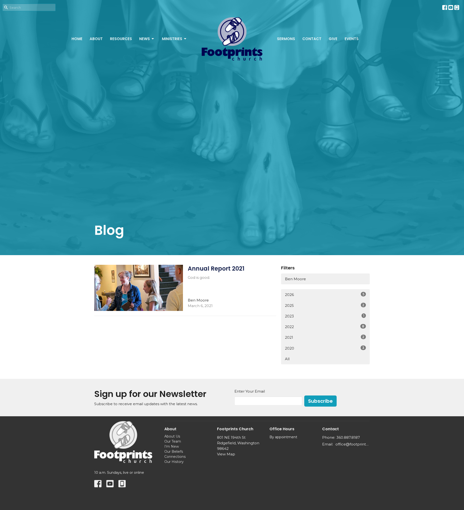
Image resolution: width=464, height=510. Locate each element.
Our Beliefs (173, 451)
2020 (324, 348)
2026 (324, 294)
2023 (324, 316)
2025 (324, 305)
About (96, 38)
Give (333, 38)
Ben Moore (295, 279)
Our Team (172, 441)
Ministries (172, 38)
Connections (175, 456)
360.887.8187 (348, 437)
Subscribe (320, 401)
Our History (174, 462)
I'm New (171, 446)
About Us (172, 436)
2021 (324, 337)
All (287, 359)
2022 (324, 326)
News (144, 38)
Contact (311, 38)
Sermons (286, 38)
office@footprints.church (352, 444)
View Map (226, 454)
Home (77, 38)
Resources (121, 38)
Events (352, 38)
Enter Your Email (249, 391)
